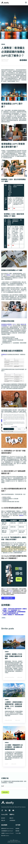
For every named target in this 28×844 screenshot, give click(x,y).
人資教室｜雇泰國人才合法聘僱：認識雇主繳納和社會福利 (13, 656)
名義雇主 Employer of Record (7, 833)
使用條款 (17, 828)
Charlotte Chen (5, 59)
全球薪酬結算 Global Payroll (7, 830)
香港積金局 (4, 354)
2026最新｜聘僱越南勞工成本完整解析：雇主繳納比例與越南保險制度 (14, 747)
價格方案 (3, 820)
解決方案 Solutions (5, 835)
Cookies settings (14, 426)
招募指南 (3, 617)
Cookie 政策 (18, 833)
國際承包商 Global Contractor (7, 828)
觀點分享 (11, 818)
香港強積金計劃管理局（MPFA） (9, 324)
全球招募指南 (12, 820)
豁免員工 (9, 275)
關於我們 (3, 818)
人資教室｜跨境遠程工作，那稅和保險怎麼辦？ (13, 614)
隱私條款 (17, 830)
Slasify (5, 588)
